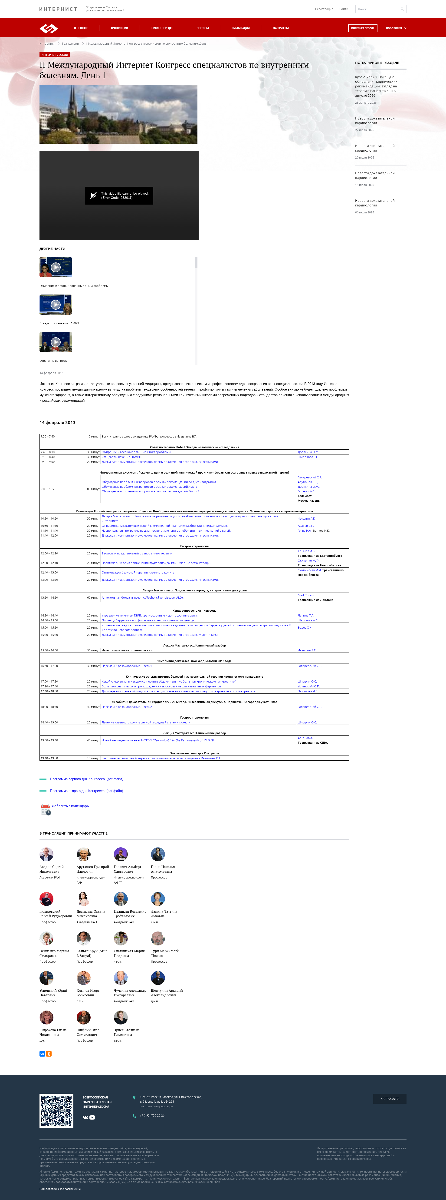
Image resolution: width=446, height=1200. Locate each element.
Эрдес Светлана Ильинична (127, 1032)
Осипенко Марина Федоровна (54, 953)
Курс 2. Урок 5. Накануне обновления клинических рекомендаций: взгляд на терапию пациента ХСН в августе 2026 (376, 86)
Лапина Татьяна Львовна (164, 913)
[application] (119, 195)
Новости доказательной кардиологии (375, 120)
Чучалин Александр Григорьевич (130, 992)
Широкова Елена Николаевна (53, 1032)
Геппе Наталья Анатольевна (163, 869)
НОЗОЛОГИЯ (394, 28)
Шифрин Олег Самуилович (88, 1032)
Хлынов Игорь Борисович (88, 992)
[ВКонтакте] (42, 1054)
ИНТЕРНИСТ (60, 8)
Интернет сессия (362, 28)
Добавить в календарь (70, 806)
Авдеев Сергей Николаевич (51, 869)
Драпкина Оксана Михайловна (91, 913)
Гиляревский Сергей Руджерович (55, 913)
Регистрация (324, 8)
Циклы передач (162, 28)
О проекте (81, 28)
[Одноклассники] (49, 1054)
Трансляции (119, 28)
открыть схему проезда (156, 1106)
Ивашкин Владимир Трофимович (130, 913)
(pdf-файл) (115, 779)
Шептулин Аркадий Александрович (167, 992)
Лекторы (203, 28)
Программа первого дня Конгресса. (78, 779)
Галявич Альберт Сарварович (127, 869)
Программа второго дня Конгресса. (77, 791)
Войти (343, 8)
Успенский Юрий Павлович (53, 992)
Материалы (281, 28)
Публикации (241, 28)
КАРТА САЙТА (390, 1098)
